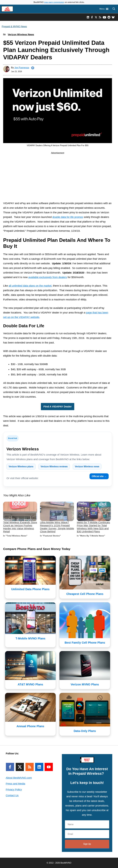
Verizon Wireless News (21, 34)
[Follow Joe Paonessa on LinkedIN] (32, 68)
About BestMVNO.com (19, 777)
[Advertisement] (57, 178)
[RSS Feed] (29, 767)
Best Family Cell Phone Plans (85, 642)
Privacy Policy (14, 789)
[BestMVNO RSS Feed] (100, 17)
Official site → (99, 476)
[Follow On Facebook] (10, 767)
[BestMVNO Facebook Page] (92, 17)
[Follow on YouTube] (49, 767)
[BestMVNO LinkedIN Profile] (88, 17)
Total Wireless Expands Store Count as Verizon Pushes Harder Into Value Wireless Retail (20, 527)
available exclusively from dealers (47, 277)
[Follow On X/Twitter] (20, 767)
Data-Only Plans (85, 731)
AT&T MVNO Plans (30, 684)
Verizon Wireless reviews (54, 466)
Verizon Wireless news (87, 466)
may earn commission (54, 2)
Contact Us (12, 795)
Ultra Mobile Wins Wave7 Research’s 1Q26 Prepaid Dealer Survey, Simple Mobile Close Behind (57, 527)
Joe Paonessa (21, 67)
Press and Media (15, 783)
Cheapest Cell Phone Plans (84, 593)
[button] (114, 9)
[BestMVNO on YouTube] (104, 17)
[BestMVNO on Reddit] (109, 17)
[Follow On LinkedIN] (39, 767)
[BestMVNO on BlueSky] (113, 17)
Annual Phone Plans (30, 726)
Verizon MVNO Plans (85, 684)
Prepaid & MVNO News (14, 26)
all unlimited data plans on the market (30, 285)
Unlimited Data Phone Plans (30, 589)
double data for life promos (67, 217)
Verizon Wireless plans (21, 466)
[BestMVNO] (7, 9)
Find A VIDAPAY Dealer (57, 406)
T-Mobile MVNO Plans (30, 638)
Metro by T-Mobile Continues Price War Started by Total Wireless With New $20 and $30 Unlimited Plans (93, 527)
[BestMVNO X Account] (96, 17)
